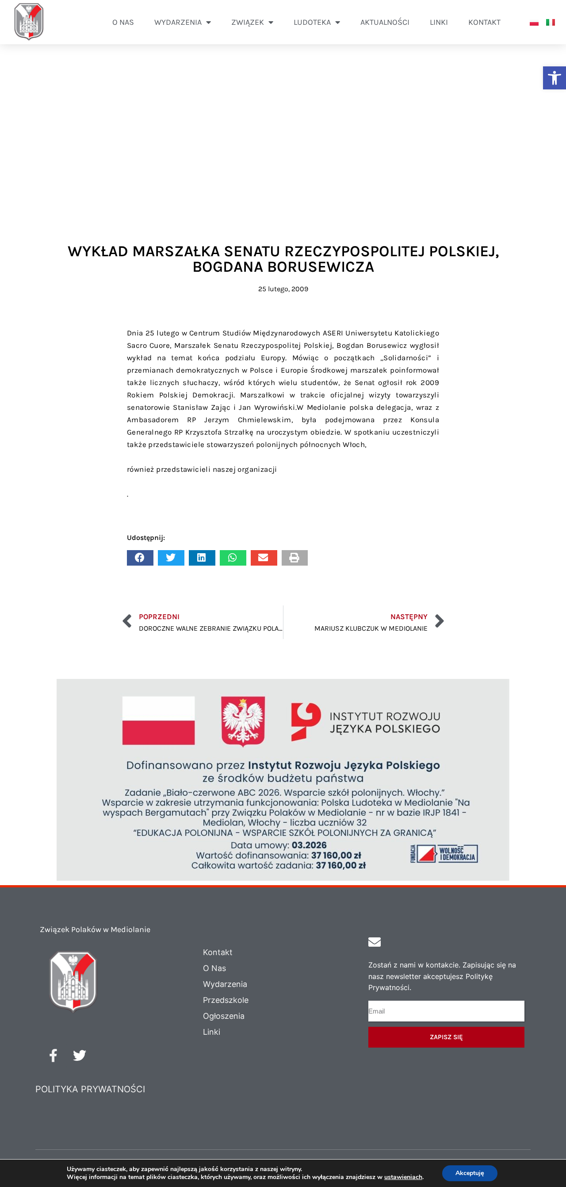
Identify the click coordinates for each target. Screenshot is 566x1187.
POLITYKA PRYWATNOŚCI (90, 1089)
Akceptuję (469, 1173)
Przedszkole (226, 1000)
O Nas (214, 968)
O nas (123, 22)
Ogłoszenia (224, 1016)
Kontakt (484, 22)
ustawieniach (403, 1177)
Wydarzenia (225, 984)
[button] (554, 77)
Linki (439, 22)
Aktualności (384, 22)
